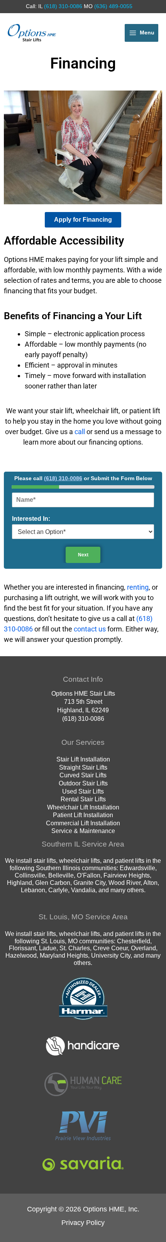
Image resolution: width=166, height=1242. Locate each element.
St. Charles (74, 947)
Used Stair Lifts (83, 791)
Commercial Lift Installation (83, 822)
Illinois (71, 867)
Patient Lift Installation (83, 814)
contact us (90, 629)
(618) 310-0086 (62, 6)
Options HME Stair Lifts (83, 693)
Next (83, 555)
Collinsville (30, 875)
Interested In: (31, 518)
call (80, 432)
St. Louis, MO (59, 940)
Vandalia (83, 889)
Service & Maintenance (83, 830)
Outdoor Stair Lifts (83, 783)
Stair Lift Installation (83, 759)
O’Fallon (88, 875)
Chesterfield (133, 940)
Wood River (124, 882)
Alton (150, 882)
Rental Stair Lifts (83, 798)
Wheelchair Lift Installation (83, 807)
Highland (19, 882)
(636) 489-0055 (112, 6)
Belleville (61, 875)
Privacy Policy (83, 1222)
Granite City (89, 882)
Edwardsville (137, 867)
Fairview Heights (126, 875)
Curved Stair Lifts (83, 775)
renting (138, 587)
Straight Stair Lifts (83, 767)
